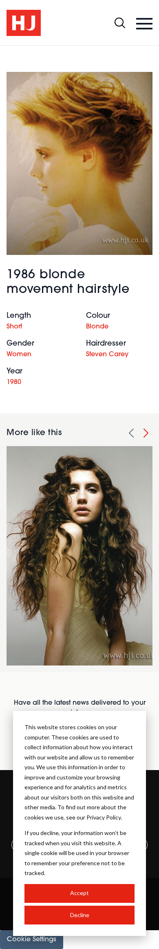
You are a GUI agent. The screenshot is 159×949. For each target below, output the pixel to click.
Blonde (97, 327)
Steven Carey (107, 354)
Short (14, 327)
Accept (79, 892)
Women (19, 354)
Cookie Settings (31, 939)
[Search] (119, 22)
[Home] (24, 23)
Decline (79, 914)
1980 (14, 382)
